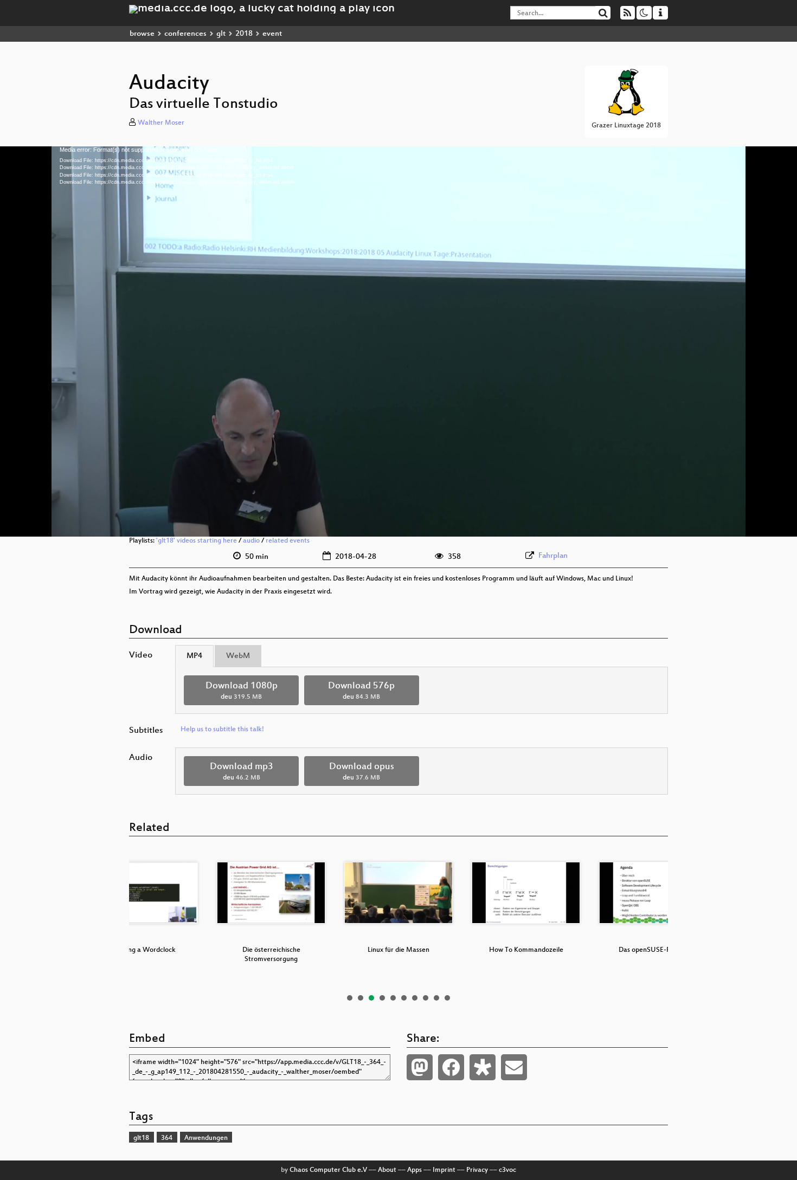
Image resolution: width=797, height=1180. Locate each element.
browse (142, 33)
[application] (398, 341)
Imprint (444, 1170)
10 (447, 998)
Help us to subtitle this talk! (222, 729)
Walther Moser (161, 123)
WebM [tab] (238, 656)
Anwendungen (206, 1138)
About (387, 1170)
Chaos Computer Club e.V (328, 1170)
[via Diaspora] (483, 1067)
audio (251, 541)
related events (288, 541)
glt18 (141, 1138)
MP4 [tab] (194, 656)
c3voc (507, 1170)
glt (221, 33)
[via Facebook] (451, 1067)
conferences (185, 33)
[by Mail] (514, 1067)
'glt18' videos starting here (196, 541)
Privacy (477, 1170)
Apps (414, 1170)
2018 (244, 33)
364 (166, 1138)
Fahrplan (553, 555)
